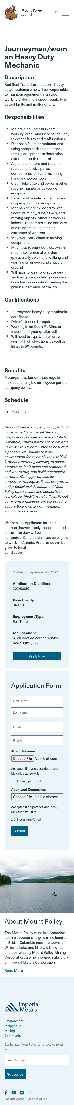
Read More (14, 970)
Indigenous (13, 1025)
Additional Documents (28, 789)
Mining (10, 1030)
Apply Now (37, 655)
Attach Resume (23, 751)
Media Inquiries (37, 1099)
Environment (14, 1020)
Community (13, 1035)
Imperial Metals (14, 1099)
